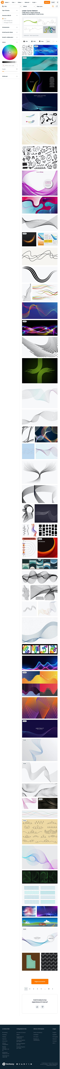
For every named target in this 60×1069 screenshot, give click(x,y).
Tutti (5, 18)
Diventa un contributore (36, 1039)
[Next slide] (55, 41)
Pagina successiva (40, 981)
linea (48, 41)
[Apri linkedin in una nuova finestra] (21, 1064)
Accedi (53, 2)
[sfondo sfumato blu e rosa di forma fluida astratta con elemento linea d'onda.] (40, 205)
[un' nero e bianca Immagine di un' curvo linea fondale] (40, 347)
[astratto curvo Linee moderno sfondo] (48, 548)
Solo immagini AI (8, 20)
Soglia (4, 69)
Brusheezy (4, 1032)
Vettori (6, 2)
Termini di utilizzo (44, 1064)
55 (48, 989)
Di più (33, 2)
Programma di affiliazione (20, 1037)
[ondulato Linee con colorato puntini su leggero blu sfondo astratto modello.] (28, 451)
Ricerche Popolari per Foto (21, 1044)
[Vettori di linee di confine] (40, 831)
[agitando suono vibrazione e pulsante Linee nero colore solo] (25, 592)
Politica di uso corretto (51, 1065)
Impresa (4, 1039)
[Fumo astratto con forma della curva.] (40, 940)
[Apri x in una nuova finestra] (28, 1064)
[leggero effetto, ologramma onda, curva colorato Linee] (40, 328)
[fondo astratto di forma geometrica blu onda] (46, 50)
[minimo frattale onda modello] (40, 472)
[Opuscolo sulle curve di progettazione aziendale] (47, 239)
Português (55, 1036)
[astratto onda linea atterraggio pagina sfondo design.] (29, 803)
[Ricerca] (53, 6)
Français (55, 1041)
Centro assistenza (37, 1032)
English (54, 1032)
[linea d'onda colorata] (30, 118)
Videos (19, 2)
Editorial (27, 2)
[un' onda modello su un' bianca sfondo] (40, 772)
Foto (13, 2)
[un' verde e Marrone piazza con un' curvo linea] (31, 962)
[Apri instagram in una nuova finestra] (19, 1064)
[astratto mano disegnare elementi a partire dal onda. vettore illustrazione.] (26, 530)
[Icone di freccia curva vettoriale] (49, 118)
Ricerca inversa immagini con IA (5, 1048)
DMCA (18, 1034)
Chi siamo (35, 1036)
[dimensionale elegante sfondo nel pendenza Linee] (40, 708)
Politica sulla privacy (53, 1064)
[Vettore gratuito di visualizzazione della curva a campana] (40, 683)
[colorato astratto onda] (34, 530)
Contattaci (35, 1034)
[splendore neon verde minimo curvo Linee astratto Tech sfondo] (40, 370)
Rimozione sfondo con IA (5, 1053)
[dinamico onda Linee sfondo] (46, 513)
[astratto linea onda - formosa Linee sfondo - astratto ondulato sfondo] (48, 608)
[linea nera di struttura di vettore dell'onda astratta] (40, 790)
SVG (27, 41)
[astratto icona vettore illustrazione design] (29, 608)
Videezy (4, 1036)
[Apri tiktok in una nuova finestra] (26, 1064)
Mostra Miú (49, 29)
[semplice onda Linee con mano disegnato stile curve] (40, 895)
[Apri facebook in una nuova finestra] (17, 1064)
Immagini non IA (8, 22)
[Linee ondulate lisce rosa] (40, 183)
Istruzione (4, 1041)
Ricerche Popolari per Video (21, 1047)
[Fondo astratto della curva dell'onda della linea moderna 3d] (40, 64)
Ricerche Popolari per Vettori (21, 1040)
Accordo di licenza (21, 1032)
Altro (54, 1043)
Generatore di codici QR (5, 1056)
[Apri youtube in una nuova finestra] (31, 1064)
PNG (34, 41)
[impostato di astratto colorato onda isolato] (40, 814)
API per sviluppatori (5, 1043)
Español (54, 1034)
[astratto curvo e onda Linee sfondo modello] (40, 729)
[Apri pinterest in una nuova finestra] (24, 1064)
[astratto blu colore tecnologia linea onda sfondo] (40, 750)
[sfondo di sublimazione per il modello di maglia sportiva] (28, 434)
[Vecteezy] (2, 2)
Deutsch (55, 1039)
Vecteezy (4, 1034)
